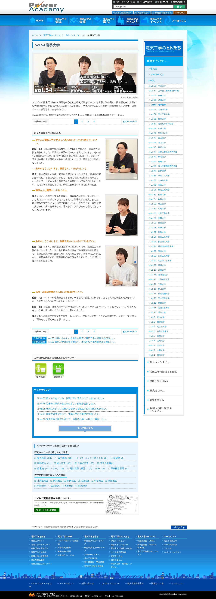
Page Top (179, 527)
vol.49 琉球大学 (158, 128)
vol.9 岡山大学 (158, 317)
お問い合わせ (178, 2)
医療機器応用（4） (120, 468)
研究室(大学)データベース (94, 542)
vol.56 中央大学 (158, 95)
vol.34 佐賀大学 (158, 199)
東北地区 (57, 481)
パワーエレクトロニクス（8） (94, 458)
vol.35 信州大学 (158, 194)
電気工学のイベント (151, 20)
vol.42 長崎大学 (158, 161)
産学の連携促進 (64, 548)
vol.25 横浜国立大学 (160, 242)
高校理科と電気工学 (39, 548)
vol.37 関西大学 (158, 185)
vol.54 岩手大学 (158, 105)
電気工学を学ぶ (104, 20)
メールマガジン (145, 2)
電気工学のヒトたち (127, 20)
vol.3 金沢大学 (158, 345)
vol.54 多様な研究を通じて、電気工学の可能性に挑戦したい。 (71, 414)
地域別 (153, 68)
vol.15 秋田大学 (158, 289)
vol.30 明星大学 (158, 218)
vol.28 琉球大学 (158, 227)
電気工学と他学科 (38, 552)
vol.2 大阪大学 (158, 350)
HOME (37, 20)
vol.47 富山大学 (158, 138)
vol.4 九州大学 (158, 341)
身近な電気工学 (37, 560)
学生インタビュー (73, 35)
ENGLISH (180, 12)
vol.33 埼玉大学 (158, 204)
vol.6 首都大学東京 (159, 331)
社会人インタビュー (163, 362)
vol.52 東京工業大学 (160, 114)
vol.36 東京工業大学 (160, 190)
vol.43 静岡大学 (158, 157)
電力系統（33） (45, 458)
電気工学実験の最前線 (93, 566)
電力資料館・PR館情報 (94, 562)
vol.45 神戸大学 (158, 147)
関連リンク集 (157, 583)
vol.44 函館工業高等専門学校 (164, 152)
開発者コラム (163, 400)
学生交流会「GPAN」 (146, 541)
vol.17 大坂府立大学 (160, 279)
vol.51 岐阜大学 (158, 119)
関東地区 (71, 481)
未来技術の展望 (64, 551)
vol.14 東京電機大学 (160, 294)
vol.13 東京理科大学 (160, 298)
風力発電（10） (64, 463)
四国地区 (55, 486)
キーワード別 (157, 74)
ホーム (35, 35)
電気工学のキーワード (40, 545)
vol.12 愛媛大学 (158, 303)
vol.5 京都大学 (158, 336)
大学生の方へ (142, 12)
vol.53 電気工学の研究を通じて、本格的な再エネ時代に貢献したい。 (82, 342)
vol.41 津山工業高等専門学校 (164, 166)
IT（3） (102, 468)
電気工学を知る (56, 20)
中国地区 (41, 486)
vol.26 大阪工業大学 (160, 237)
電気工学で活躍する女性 (163, 371)
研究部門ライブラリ (66, 555)
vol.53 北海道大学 (159, 109)
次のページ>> (129, 121)
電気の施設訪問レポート (41, 564)
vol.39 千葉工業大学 (160, 175)
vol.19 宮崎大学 (158, 270)
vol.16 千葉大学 (158, 284)
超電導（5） (119, 458)
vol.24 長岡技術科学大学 (162, 246)
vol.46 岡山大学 (158, 142)
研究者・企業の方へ (162, 12)
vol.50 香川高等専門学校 (162, 124)
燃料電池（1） (44, 463)
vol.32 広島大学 (158, 209)
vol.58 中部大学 (158, 86)
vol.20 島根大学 (158, 265)
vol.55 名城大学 (158, 100)
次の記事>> (39, 338)
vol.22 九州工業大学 (160, 256)
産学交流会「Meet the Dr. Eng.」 (146, 546)
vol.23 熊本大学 (158, 251)
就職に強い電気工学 (39, 556)
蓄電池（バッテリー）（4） (51, 468)
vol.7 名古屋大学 (159, 327)
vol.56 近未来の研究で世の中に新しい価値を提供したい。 (68, 403)
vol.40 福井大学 (158, 171)
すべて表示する (85, 428)
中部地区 (98, 481)
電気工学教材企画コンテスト (147, 552)
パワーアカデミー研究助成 (68, 542)
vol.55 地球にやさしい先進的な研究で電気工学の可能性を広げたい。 (82, 338)
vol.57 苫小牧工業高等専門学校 (165, 91)
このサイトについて (110, 583)
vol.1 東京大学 (158, 355)
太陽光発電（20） (86, 463)
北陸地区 (84, 481)
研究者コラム (163, 390)
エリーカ (168, 548)
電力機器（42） (66, 458)
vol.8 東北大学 (158, 322)
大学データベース (91, 554)
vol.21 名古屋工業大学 (161, 261)
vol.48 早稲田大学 (159, 133)
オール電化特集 (170, 545)
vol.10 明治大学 (158, 312)
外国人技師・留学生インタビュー (163, 409)
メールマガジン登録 (46, 510)
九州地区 (69, 486)
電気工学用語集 (91, 558)
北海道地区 (42, 481)
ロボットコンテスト (172, 552)
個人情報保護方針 (135, 583)
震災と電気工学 (170, 541)
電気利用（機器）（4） (81, 468)
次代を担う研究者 (163, 381)
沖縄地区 (82, 486)
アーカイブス (175, 20)
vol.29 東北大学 (158, 223)
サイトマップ (162, 2)
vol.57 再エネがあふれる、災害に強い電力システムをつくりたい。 (73, 398)
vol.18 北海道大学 (159, 275)
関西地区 (112, 481)
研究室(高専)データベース (94, 549)
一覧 (152, 80)
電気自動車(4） (107, 463)
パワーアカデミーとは (124, 2)
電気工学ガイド (37, 541)
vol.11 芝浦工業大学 (160, 308)
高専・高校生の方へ (122, 12)
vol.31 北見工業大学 (160, 213)
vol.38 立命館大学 (159, 180)
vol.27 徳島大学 (158, 232)
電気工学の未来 (80, 20)
